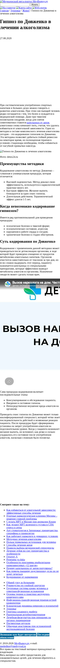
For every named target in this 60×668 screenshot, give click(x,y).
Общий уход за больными (20, 582)
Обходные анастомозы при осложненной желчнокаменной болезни (28, 627)
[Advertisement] (30, 70)
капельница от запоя (38, 122)
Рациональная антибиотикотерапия (25, 614)
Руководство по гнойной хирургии (25, 585)
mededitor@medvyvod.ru (13, 646)
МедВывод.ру (21, 643)
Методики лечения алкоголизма (23, 539)
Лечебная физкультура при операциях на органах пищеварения (28, 619)
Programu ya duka (15, 559)
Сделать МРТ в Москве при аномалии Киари (31, 521)
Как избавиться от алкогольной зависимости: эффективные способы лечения (31, 511)
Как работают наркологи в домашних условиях (32, 536)
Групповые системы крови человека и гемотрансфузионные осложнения (27, 590)
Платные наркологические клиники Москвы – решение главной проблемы (31, 517)
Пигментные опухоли (18, 623)
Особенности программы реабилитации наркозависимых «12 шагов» (28, 564)
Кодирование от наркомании (22, 577)
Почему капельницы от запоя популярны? (29, 568)
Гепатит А (12, 556)
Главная (4, 10)
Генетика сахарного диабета (21, 611)
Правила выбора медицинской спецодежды (30, 548)
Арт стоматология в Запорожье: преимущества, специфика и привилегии (32, 532)
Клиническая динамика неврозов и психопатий (32, 605)
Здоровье (11, 608)
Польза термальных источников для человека (31, 542)
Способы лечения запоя (19, 545)
